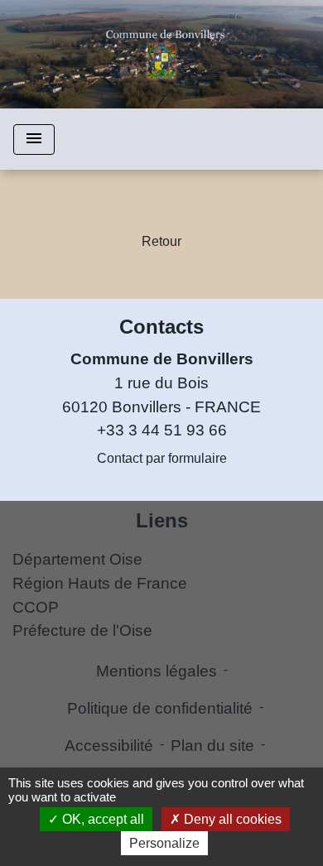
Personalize (164, 843)
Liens (162, 520)
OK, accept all (101, 819)
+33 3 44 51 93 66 (162, 430)
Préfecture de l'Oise (82, 630)
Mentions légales (156, 671)
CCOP (35, 607)
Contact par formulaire (162, 458)
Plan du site (212, 745)
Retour (161, 241)
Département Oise (77, 559)
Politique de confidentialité (160, 708)
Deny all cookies (231, 819)
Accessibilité (109, 745)
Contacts (161, 326)
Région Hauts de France (99, 583)
